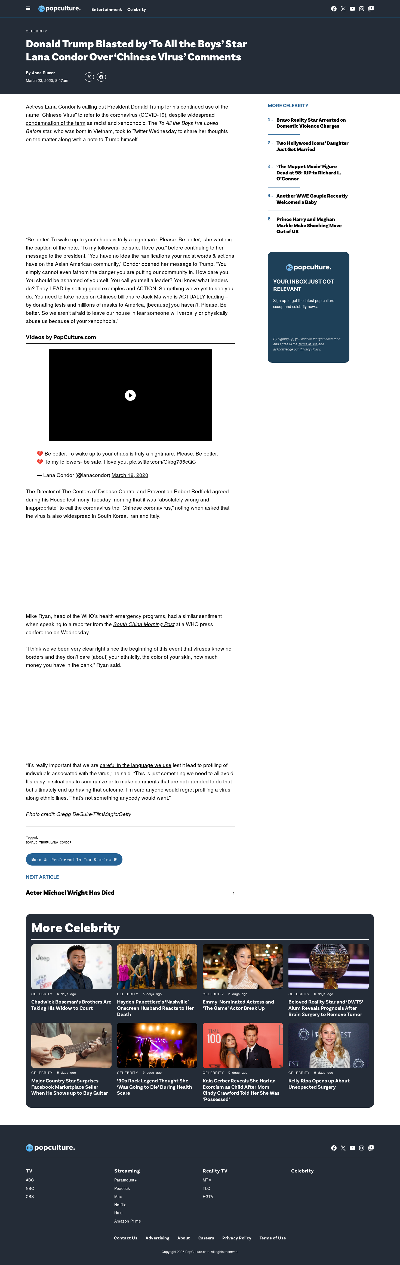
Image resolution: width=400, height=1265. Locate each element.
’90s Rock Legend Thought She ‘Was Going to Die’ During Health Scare (154, 1086)
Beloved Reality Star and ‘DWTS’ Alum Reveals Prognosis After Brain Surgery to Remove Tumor (325, 1007)
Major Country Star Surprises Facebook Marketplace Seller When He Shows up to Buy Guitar (69, 1086)
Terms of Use (308, 343)
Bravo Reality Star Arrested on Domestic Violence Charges (311, 123)
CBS (30, 1196)
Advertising (157, 1237)
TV (29, 1170)
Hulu (118, 1212)
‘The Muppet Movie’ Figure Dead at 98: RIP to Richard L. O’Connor (308, 172)
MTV (207, 1180)
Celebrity (136, 9)
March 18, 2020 (130, 474)
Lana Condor (60, 106)
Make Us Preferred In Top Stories (73, 859)
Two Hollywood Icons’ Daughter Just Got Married (312, 146)
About (183, 1237)
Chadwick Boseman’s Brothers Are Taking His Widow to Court (71, 1004)
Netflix (120, 1204)
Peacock (122, 1188)
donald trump (37, 842)
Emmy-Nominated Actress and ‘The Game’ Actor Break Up (238, 1004)
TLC (206, 1188)
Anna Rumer (43, 72)
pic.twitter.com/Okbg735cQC (162, 461)
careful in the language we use (135, 764)
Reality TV (215, 1170)
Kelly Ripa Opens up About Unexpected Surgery (319, 1083)
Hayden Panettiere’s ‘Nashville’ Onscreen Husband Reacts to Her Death (155, 1007)
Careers (206, 1237)
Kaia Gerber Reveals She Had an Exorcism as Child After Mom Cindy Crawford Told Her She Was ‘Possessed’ (241, 1089)
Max (118, 1196)
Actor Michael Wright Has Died (70, 892)
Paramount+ (125, 1180)
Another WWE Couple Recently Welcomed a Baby (312, 199)
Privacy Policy (310, 349)
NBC (30, 1188)
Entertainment (106, 9)
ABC (30, 1180)
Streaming (127, 1170)
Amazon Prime (127, 1221)
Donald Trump (147, 106)
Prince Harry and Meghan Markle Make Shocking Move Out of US (309, 225)
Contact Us (125, 1237)
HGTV (208, 1196)
